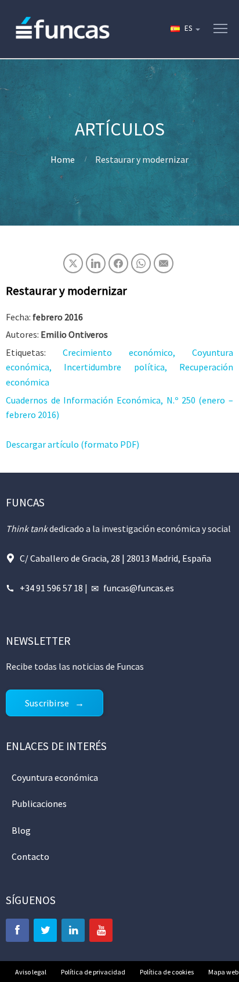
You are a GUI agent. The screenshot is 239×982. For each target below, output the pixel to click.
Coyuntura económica (55, 777)
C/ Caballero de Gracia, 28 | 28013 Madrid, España (115, 558)
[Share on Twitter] (73, 263)
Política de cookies (167, 971)
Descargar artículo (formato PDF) (72, 444)
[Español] (184, 29)
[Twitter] (45, 930)
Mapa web (223, 971)
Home (62, 159)
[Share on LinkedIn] (96, 263)
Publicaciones (39, 803)
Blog (21, 830)
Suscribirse (47, 703)
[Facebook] (17, 930)
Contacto (30, 856)
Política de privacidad (93, 971)
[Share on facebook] (118, 263)
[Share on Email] (163, 263)
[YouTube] (101, 930)
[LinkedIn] (73, 930)
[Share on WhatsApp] (141, 263)
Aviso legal (30, 971)
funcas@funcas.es (138, 588)
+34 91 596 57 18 (51, 588)
